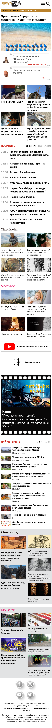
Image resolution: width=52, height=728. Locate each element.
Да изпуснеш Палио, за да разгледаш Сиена (12, 308)
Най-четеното (44, 146)
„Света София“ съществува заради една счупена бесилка (12, 277)
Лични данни (26, 708)
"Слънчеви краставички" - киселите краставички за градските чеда (30, 212)
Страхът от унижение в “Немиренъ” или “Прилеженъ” (26, 59)
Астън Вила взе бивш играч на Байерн (27, 165)
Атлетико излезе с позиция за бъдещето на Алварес (27, 204)
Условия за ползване (12, 708)
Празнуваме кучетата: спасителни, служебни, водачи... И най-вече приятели (37, 310)
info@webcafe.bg (20, 705)
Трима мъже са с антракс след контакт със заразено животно (12, 131)
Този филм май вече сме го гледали (28, 71)
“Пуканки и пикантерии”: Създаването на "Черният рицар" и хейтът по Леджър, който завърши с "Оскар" (25, 421)
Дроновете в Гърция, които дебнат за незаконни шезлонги (23, 18)
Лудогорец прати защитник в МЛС (29, 183)
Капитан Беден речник (23, 177)
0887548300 (33, 705)
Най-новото (30, 146)
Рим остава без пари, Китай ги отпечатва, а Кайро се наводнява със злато (39, 277)
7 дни (39, 441)
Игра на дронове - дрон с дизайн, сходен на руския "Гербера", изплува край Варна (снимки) (39, 134)
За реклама (37, 708)
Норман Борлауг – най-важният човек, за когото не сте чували (12, 252)
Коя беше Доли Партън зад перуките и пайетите (39, 335)
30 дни (48, 441)
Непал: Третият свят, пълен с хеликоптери (26, 221)
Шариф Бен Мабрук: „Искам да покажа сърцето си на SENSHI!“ (28, 190)
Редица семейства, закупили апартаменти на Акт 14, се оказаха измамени (38, 105)
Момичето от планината (11, 334)
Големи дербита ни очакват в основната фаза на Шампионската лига (29, 155)
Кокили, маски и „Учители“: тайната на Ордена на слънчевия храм (38, 252)
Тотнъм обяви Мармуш (23, 172)
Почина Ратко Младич (12, 101)
